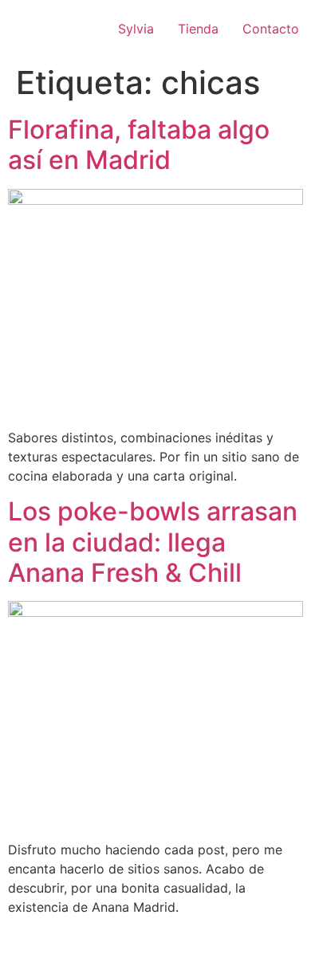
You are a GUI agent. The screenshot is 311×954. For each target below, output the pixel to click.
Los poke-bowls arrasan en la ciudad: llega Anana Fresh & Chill (152, 542)
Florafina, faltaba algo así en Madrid (139, 144)
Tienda (198, 29)
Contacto (270, 29)
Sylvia (136, 29)
